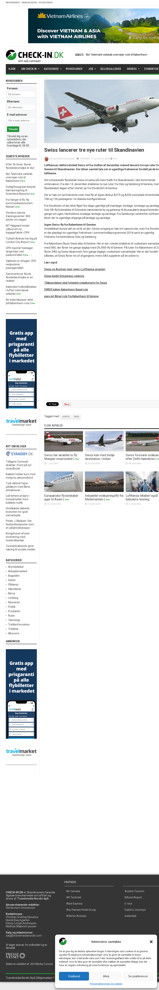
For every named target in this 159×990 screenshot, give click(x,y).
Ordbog (132, 68)
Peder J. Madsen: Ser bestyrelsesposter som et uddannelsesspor (20, 524)
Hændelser (14, 589)
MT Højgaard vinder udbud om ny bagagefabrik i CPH (18, 229)
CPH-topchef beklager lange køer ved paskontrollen (19, 251)
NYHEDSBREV (46, 2)
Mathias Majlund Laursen (21, 926)
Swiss (76, 416)
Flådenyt (13, 584)
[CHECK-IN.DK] (34, 59)
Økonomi (13, 633)
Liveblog (13, 597)
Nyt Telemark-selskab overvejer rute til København (116, 54)
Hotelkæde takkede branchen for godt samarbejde (17, 512)
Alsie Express (74, 903)
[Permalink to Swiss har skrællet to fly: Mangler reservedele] (63, 450)
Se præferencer (138, 976)
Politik (12, 606)
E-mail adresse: (17, 114)
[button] (151, 942)
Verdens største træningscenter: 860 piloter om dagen (18, 216)
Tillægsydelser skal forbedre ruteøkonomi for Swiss (75, 282)
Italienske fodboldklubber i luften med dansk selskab (21, 290)
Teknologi (14, 620)
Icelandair (131, 915)
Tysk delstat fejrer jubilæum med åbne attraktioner (18, 487)
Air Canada (73, 891)
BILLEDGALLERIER (110, 68)
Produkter (14, 611)
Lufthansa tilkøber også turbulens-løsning (142, 497)
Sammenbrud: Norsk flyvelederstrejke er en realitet (19, 277)
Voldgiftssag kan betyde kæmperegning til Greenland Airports (20, 190)
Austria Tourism (134, 891)
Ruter (11, 615)
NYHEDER (85, 159)
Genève (66, 416)
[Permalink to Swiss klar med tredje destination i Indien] (104, 450)
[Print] (111, 159)
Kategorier (51, 68)
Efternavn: (13, 101)
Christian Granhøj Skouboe (22, 917)
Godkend (74, 976)
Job (90, 68)
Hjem (12, 68)
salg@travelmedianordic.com (24, 935)
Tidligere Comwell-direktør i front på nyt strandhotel (18, 465)
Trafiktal (13, 628)
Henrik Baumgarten (18, 920)
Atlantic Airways (76, 915)
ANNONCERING (29, 2)
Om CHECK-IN (29, 68)
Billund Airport (133, 897)
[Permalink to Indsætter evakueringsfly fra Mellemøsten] (104, 490)
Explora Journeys (135, 909)
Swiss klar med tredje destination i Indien (100, 457)
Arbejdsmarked (17, 571)
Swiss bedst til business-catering (64, 276)
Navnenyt (14, 602)
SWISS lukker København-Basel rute (66, 289)
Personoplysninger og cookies (106, 983)
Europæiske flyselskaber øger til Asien (61, 497)
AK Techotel (73, 897)
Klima (11, 593)
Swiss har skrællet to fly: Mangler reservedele (61, 457)
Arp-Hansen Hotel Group (81, 909)
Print (115, 159)
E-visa (128, 903)
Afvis (106, 976)
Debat (12, 580)
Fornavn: (12, 88)
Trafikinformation (19, 624)
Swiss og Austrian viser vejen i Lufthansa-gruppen (74, 269)
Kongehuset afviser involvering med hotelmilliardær (18, 537)
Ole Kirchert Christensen (64, 159)
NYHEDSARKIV (74, 68)
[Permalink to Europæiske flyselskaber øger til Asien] (63, 490)
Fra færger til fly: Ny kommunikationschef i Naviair (19, 203)
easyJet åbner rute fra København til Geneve (71, 296)
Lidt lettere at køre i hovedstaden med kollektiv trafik (17, 499)
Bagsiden (14, 575)
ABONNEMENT (13, 2)
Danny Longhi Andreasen (21, 923)
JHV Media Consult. (42, 963)
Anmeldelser (16, 566)
